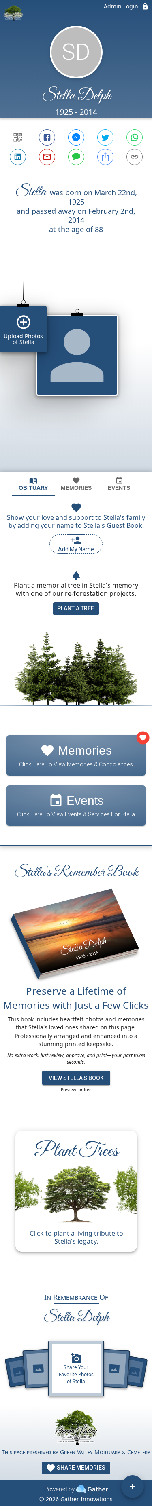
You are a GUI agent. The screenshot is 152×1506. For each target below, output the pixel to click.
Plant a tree (75, 608)
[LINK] (134, 157)
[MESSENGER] (76, 137)
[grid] (76, 370)
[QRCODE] (18, 137)
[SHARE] (105, 157)
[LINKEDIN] (18, 157)
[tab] (33, 484)
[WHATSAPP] (134, 137)
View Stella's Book (76, 1078)
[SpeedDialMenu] (132, 1486)
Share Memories (80, 1467)
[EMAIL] (47, 157)
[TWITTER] (105, 137)
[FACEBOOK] (47, 137)
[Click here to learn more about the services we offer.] (76, 1428)
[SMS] (76, 157)
